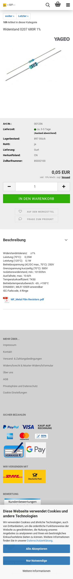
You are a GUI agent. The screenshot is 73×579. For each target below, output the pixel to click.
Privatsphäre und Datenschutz (20, 386)
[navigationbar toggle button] (68, 5)
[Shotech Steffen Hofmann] (8, 5)
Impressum (9, 344)
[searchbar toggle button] (48, 5)
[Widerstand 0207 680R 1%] (36, 65)
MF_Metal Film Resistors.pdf (28, 299)
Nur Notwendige (36, 560)
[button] (9, 186)
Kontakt (7, 351)
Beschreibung (14, 240)
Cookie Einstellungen (15, 392)
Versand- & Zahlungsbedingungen (22, 358)
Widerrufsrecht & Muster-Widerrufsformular (28, 365)
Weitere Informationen (36, 571)
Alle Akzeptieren (36, 548)
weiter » (9, 16)
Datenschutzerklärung (39, 540)
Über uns (8, 372)
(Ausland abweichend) (45, 133)
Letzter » (23, 16)
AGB (5, 379)
